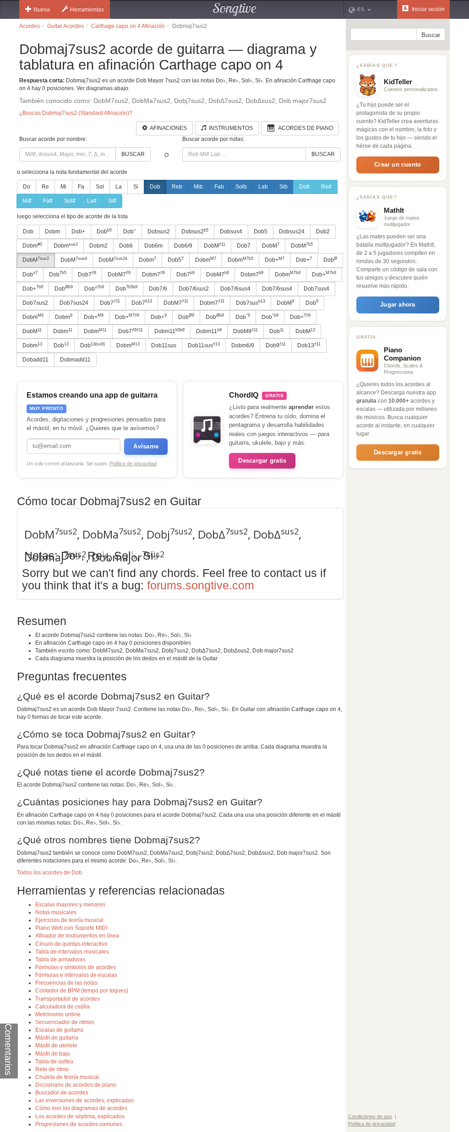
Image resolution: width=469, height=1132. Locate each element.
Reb (177, 186)
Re (45, 186)
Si (135, 186)
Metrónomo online (58, 1014)
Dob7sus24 (74, 303)
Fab (219, 186)
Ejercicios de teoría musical (69, 920)
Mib (198, 186)
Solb (241, 186)
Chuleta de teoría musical (67, 1077)
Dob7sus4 (316, 289)
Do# (304, 186)
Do (26, 186)
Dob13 (309, 345)
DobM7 (119, 274)
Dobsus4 (231, 231)
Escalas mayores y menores (70, 904)
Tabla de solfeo (54, 1061)
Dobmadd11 (75, 359)
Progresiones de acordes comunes (78, 1124)
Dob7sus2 (35, 303)
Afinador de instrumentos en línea (77, 936)
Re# (326, 186)
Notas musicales (55, 912)
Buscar (133, 154)
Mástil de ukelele (56, 1045)
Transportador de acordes (67, 999)
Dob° (129, 231)
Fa (81, 186)
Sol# (70, 201)
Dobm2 (98, 246)
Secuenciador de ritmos (64, 1022)
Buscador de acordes (61, 1092)
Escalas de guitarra (59, 1030)
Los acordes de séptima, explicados (80, 1116)
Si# (112, 201)
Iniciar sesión (427, 9)
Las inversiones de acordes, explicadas (84, 1100)
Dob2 (323, 231)
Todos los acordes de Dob (49, 872)
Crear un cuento (397, 164)
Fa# (48, 201)
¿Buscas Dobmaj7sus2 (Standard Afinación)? (75, 113)
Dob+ (78, 231)
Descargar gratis (262, 460)
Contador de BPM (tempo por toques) (81, 990)
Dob (155, 186)
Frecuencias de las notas (66, 983)
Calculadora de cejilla (62, 1006)
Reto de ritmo (52, 1069)
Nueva (41, 9)
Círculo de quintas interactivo (71, 944)
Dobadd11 (35, 359)
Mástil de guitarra (56, 1038)
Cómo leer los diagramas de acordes (81, 1108)
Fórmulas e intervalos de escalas (76, 975)
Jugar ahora (397, 304)
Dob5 (260, 231)
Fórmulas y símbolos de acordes (75, 967)
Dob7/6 (158, 289)
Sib (283, 186)
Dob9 (276, 345)
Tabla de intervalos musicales (72, 952)
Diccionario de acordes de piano (75, 1085)
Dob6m (153, 246)
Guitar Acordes (65, 26)
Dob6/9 (183, 246)
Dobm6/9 (242, 345)
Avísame (145, 446)
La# (92, 201)
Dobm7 (153, 274)
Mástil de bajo (52, 1054)
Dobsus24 (292, 231)
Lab (263, 186)
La (118, 186)
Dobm (52, 231)
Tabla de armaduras (60, 959)
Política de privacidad (133, 463)
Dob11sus (163, 345)
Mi (63, 186)
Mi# (27, 201)
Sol (100, 186)
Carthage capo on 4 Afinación (128, 26)
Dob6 (126, 246)
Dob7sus (250, 302)
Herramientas (87, 9)
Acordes (29, 26)
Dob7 (244, 246)
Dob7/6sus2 (194, 289)
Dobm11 (169, 331)
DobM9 (245, 331)
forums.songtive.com (200, 585)
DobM (214, 245)
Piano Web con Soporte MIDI (71, 928)
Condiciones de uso (370, 1116)
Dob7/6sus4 (235, 289)
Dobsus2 (158, 231)
